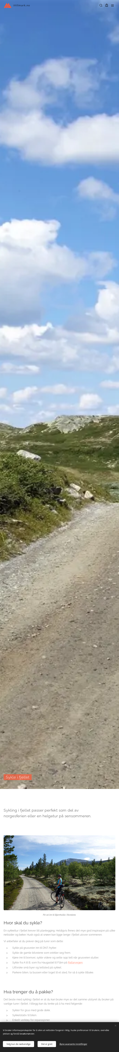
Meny (112, 5)
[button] (101, 5)
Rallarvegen (75, 962)
